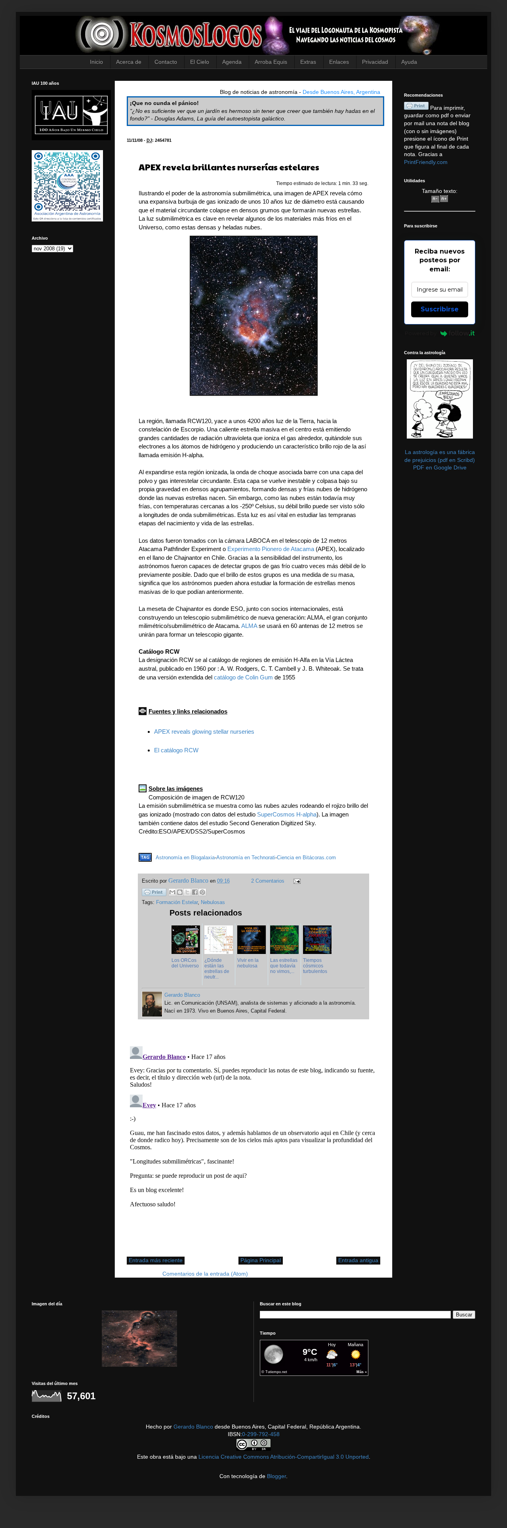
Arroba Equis (271, 62)
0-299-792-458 (261, 1434)
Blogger (276, 1476)
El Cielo (199, 62)
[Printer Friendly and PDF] (154, 893)
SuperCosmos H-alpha (286, 814)
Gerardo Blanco (193, 1426)
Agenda (232, 62)
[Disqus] (253, 1142)
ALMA (249, 625)
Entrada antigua (358, 1260)
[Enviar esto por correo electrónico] (172, 892)
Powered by (420, 333)
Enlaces (339, 62)
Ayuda (409, 62)
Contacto (165, 62)
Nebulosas (213, 902)
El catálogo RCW (176, 750)
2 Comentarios (267, 881)
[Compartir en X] (187, 892)
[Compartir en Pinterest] (202, 892)
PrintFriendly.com (426, 162)
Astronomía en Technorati (245, 857)
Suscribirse (440, 309)
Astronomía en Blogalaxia (185, 857)
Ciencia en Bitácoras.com (306, 857)
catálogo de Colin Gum (243, 677)
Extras (308, 62)
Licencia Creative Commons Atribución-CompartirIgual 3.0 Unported (283, 1457)
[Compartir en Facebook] (195, 892)
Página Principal (260, 1260)
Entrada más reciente (156, 1260)
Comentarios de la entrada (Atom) (205, 1273)
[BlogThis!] (180, 892)
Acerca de (128, 62)
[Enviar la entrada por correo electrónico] (296, 881)
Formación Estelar (177, 902)
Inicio (96, 62)
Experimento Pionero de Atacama (270, 549)
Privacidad (375, 62)
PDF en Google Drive (440, 467)
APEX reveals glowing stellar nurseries (204, 731)
